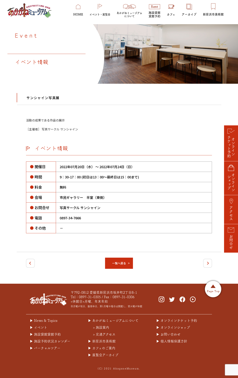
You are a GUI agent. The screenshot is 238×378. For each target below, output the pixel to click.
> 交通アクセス (104, 334)
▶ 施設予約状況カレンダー (50, 341)
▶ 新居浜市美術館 (102, 341)
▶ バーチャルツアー (45, 348)
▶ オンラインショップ (173, 327)
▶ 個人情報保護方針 (171, 341)
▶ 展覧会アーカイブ (103, 355)
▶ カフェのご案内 (101, 348)
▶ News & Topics (43, 320)
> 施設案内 (101, 327)
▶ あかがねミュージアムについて (113, 320)
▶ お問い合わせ (168, 334)
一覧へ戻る (119, 263)
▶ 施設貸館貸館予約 (45, 334)
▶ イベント (38, 327)
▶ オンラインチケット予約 (176, 320)
